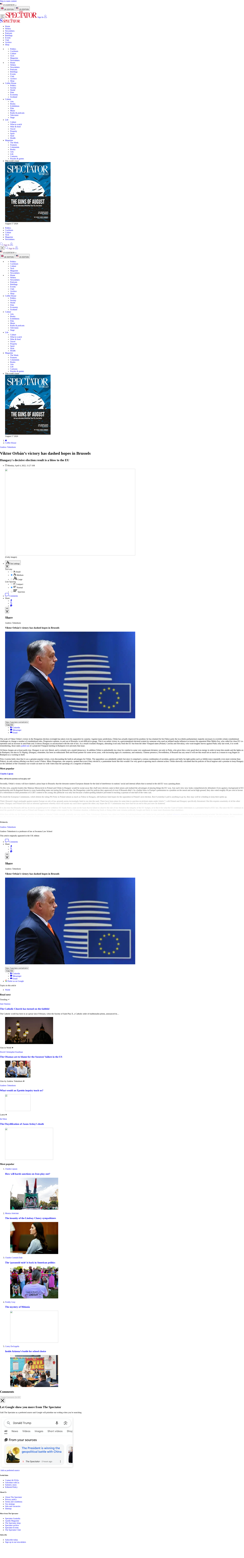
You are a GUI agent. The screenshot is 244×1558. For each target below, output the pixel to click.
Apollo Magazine (12, 1521)
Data (12, 92)
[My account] (45, 17)
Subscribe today (11, 1540)
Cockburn (14, 51)
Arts (12, 101)
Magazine (14, 58)
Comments (13, 596)
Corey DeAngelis (12, 1346)
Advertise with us (12, 1482)
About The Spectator (13, 1497)
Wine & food (15, 127)
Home (7, 26)
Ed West (3, 1119)
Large (20, 579)
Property (13, 131)
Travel (12, 129)
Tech (12, 56)
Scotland (13, 97)
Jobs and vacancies (12, 1506)
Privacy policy (11, 1499)
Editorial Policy (11, 1487)
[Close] (2, 1401)
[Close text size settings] (7, 566)
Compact (19, 584)
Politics (13, 49)
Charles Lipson (6, 774)
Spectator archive (12, 1525)
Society (13, 88)
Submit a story (11, 1485)
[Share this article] (7, 608)
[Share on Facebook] (11, 601)
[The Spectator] (21, 17)
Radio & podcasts (17, 113)
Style (12, 136)
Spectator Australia (12, 1518)
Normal (20, 587)
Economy (14, 95)
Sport (12, 133)
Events (8, 38)
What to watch (16, 124)
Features (13, 145)
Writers (8, 29)
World (12, 90)
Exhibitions (14, 106)
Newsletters (9, 31)
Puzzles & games (17, 159)
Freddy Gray (10, 1302)
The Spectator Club (13, 1530)
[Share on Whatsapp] (11, 606)
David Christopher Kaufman (11, 1052)
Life (6, 120)
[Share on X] (11, 603)
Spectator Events (12, 1528)
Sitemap (8, 1508)
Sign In (40, 17)
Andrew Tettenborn (8, 827)
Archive (8, 42)
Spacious (21, 592)
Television (14, 115)
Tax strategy (10, 1504)
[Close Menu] (2, 248)
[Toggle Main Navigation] (2, 16)
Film (12, 108)
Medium (20, 575)
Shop (7, 45)
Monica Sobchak (12, 1213)
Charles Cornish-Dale (13, 1258)
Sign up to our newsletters (15, 1542)
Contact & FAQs (12, 1480)
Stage (12, 117)
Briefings (8, 35)
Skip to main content (8, 1)
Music (12, 111)
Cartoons (13, 156)
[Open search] (1, 245)
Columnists (14, 147)
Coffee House (10, 83)
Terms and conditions (13, 1502)
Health (13, 138)
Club (7, 40)
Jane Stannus (5, 1004)
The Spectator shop (13, 1523)
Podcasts (8, 33)
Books (12, 104)
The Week (14, 143)
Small (18, 572)
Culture (13, 53)
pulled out (25, 746)
